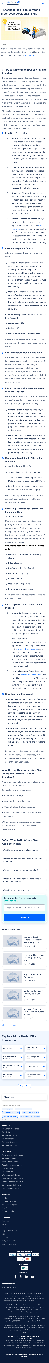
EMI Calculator (7, 1168)
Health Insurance (11, 1142)
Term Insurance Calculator (12, 1165)
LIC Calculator (7, 1172)
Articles (4, 1198)
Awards (4, 1208)
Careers (5, 1227)
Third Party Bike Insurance (32, 1049)
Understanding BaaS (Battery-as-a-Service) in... (34, 994)
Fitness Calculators (12, 1158)
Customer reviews (9, 1201)
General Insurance (12, 1129)
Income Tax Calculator (10, 1162)
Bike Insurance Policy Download (34, 1076)
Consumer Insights (9, 1211)
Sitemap (5, 1224)
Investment (9, 1139)
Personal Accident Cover (31, 674)
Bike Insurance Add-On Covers (11, 1067)
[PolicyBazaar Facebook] (15, 1277)
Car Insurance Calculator (11, 1185)
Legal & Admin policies (10, 1231)
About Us (5, 1221)
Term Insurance (11, 1135)
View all (23, 1086)
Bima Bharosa (12, 1287)
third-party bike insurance (26, 649)
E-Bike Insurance (32, 1067)
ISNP (4, 1234)
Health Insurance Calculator (12, 1178)
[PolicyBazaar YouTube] (32, 1277)
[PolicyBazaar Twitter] (21, 1277)
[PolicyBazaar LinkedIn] (26, 1277)
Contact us (6, 1237)
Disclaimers (9, 1097)
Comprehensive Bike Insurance (10, 1058)
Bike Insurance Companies (8, 1076)
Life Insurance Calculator (11, 1175)
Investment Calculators (14, 1155)
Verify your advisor (9, 1241)
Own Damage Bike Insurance (33, 1058)
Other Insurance (11, 1145)
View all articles (9, 1025)
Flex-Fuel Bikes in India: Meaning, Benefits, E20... (34, 958)
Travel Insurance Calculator (12, 1182)
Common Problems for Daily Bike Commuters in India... (34, 1012)
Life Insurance (10, 1132)
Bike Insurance (8, 1049)
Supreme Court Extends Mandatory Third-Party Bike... (33, 940)
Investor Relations (9, 1244)
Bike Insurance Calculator (12, 1188)
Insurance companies (10, 1205)
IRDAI (3, 1287)
